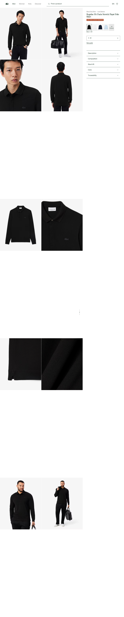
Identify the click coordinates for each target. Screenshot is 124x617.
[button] (117, 3)
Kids (29, 4)
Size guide (90, 43)
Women (22, 4)
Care (90, 70)
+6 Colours (111, 27)
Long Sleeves (101, 11)
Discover (38, 4)
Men (14, 4)
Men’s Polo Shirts (91, 11)
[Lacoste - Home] (7, 4)
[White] (94, 27)
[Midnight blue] (100, 27)
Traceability (92, 75)
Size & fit (91, 64)
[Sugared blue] (105, 27)
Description (92, 53)
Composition (92, 59)
